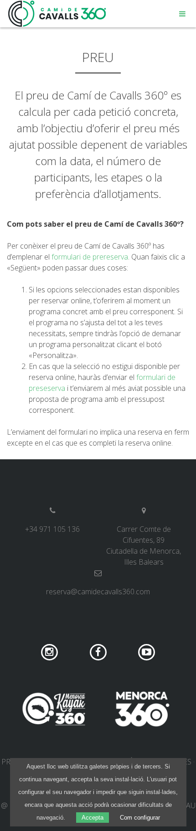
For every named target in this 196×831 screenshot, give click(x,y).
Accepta (92, 817)
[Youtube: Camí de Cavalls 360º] (146, 651)
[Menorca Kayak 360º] (54, 709)
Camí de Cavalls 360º (57, 13)
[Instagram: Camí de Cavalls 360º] (50, 651)
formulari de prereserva (90, 257)
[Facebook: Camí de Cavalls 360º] (99, 651)
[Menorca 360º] (142, 709)
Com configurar (140, 817)
